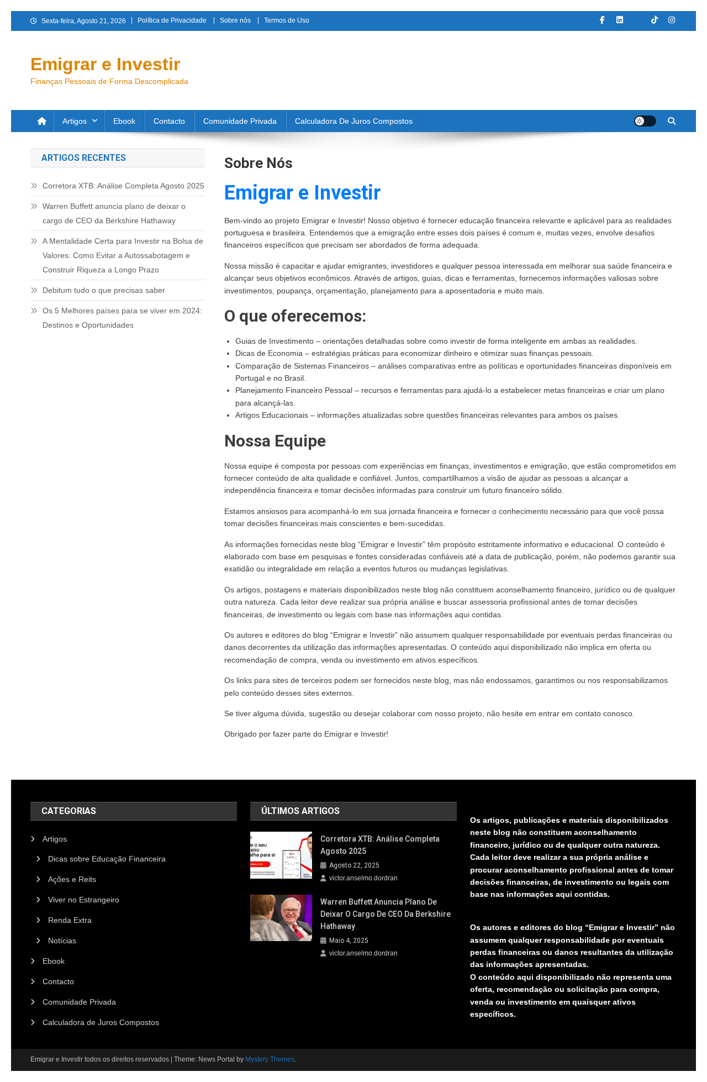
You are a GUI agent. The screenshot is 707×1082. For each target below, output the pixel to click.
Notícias (62, 940)
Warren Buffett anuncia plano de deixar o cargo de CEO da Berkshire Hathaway (114, 213)
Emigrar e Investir (105, 64)
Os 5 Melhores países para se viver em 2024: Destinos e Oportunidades (122, 317)
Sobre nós (235, 20)
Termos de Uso (286, 20)
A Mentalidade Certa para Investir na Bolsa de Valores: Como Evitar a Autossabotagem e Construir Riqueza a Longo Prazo (123, 255)
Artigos (74, 121)
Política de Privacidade (172, 20)
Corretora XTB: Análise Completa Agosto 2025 (123, 185)
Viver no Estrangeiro (83, 899)
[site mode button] (645, 121)
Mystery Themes (269, 1059)
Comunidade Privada (240, 121)
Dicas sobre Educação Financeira (107, 858)
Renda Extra (70, 920)
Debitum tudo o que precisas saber (104, 290)
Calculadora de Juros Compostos (354, 121)
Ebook (124, 121)
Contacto (169, 121)
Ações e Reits (72, 879)
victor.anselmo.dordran (363, 878)
